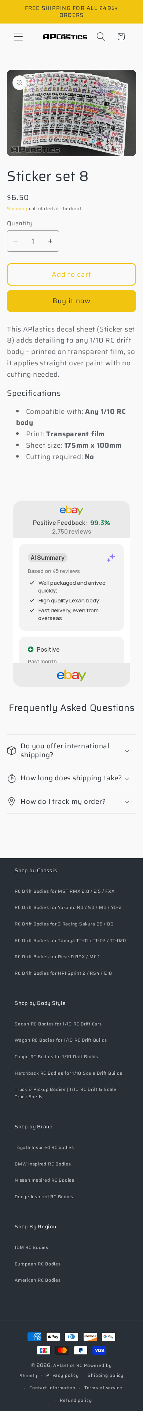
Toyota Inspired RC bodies (44, 1147)
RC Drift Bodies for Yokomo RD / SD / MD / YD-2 (68, 907)
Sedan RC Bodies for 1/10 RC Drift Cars (58, 1023)
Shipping (17, 208)
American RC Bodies (38, 1279)
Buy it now (71, 301)
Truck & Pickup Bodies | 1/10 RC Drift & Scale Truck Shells (66, 1093)
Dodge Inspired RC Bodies (44, 1196)
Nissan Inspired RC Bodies (44, 1180)
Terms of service (103, 1387)
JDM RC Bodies (31, 1247)
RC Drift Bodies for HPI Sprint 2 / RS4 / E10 (63, 973)
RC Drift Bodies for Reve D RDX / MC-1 (57, 956)
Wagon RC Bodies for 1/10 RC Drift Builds (61, 1039)
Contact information (52, 1387)
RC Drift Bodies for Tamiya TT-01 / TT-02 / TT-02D (70, 940)
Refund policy (76, 1400)
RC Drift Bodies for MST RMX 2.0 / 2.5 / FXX (64, 891)
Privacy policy (62, 1375)
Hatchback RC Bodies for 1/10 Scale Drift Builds (68, 1073)
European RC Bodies (38, 1263)
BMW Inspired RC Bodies (43, 1163)
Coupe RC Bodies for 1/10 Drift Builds (56, 1056)
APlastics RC (67, 1365)
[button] (18, 36)
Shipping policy (106, 1375)
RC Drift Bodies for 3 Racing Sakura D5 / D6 (64, 923)
